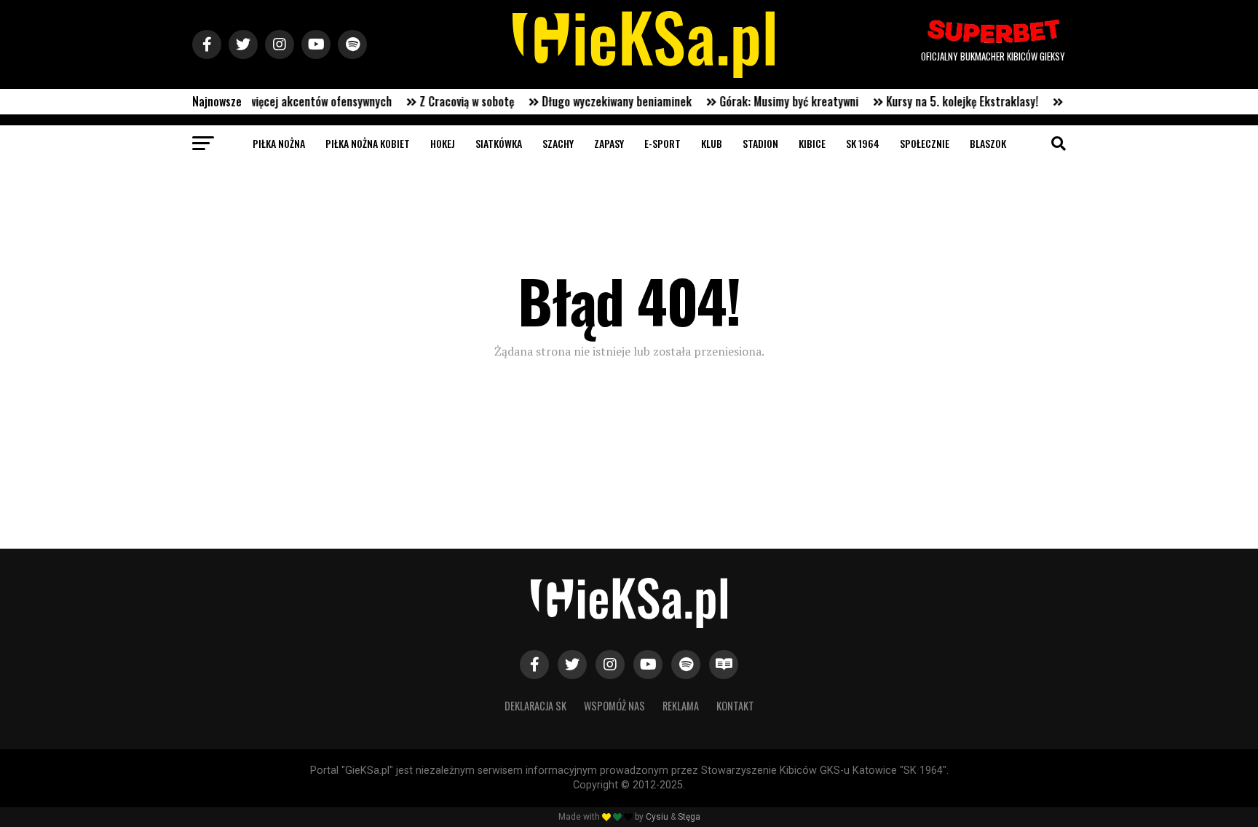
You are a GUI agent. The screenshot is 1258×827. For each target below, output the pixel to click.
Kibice (812, 143)
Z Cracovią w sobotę (450, 101)
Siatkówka (498, 143)
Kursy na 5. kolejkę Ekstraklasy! (945, 101)
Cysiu (657, 817)
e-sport (662, 143)
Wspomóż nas (614, 705)
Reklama (680, 705)
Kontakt (735, 705)
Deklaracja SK (535, 705)
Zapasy (609, 143)
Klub (711, 143)
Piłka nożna (279, 143)
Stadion (760, 143)
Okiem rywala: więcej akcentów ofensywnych (269, 101)
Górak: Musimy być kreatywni (772, 101)
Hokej (442, 143)
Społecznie (924, 143)
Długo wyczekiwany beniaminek (600, 101)
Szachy (558, 143)
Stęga (689, 817)
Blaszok (988, 143)
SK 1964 (862, 143)
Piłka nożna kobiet (367, 143)
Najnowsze (217, 101)
